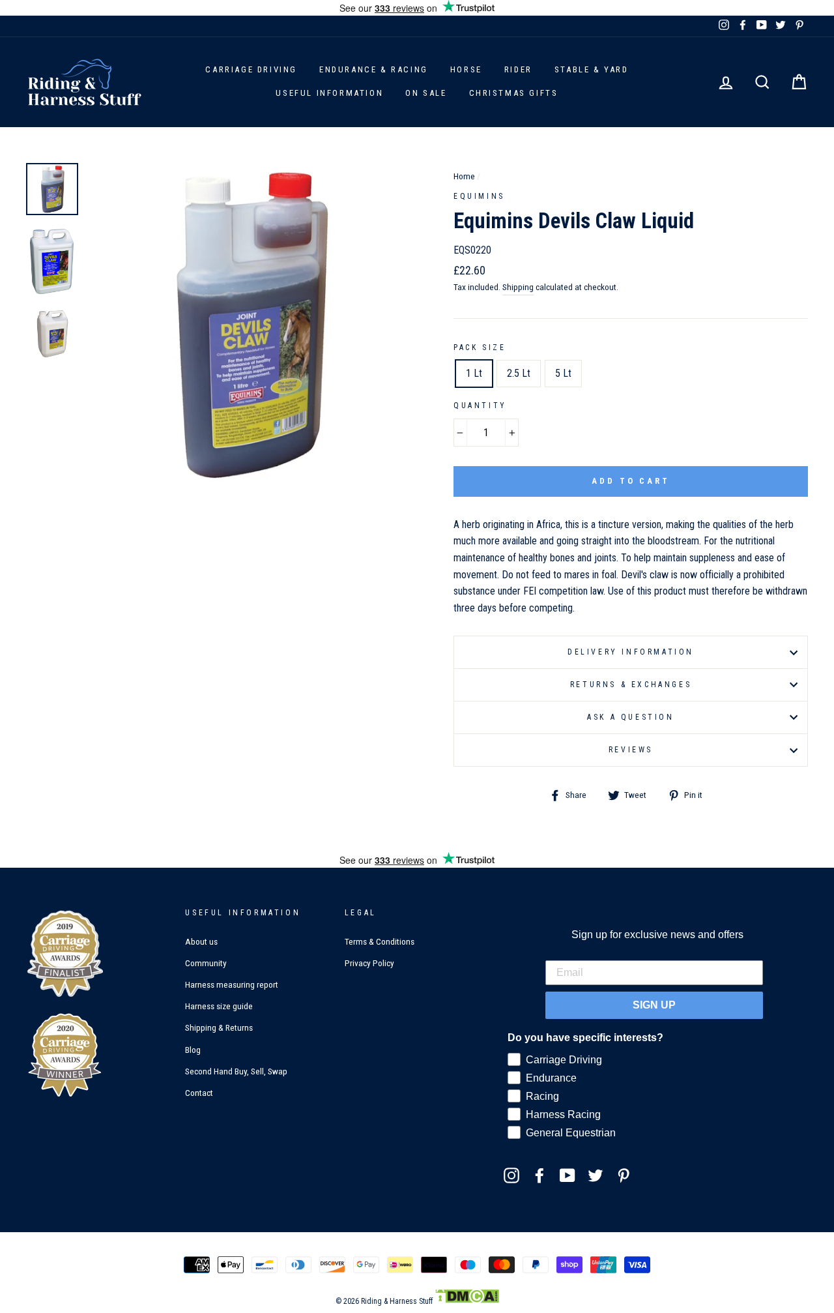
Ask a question (630, 717)
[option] (249, 324)
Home (464, 176)
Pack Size (479, 347)
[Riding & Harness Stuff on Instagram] (511, 1174)
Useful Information (329, 93)
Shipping (518, 287)
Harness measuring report (231, 984)
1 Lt (474, 373)
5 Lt (563, 373)
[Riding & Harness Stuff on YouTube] (567, 1174)
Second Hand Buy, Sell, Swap (236, 1071)
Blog (193, 1049)
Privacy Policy (369, 963)
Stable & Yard (591, 69)
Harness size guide (219, 1006)
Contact (199, 1092)
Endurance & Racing (373, 69)
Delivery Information (631, 651)
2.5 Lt (518, 373)
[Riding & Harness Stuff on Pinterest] (623, 1174)
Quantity (480, 405)
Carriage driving (251, 69)
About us (201, 941)
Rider (518, 69)
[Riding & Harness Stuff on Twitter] (595, 1174)
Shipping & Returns (219, 1027)
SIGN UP (654, 1005)
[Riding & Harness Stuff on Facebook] (539, 1174)
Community (206, 963)
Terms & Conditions (379, 941)
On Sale (425, 93)
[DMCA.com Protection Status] (467, 1301)
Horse (466, 69)
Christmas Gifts (513, 93)
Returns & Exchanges (630, 684)
